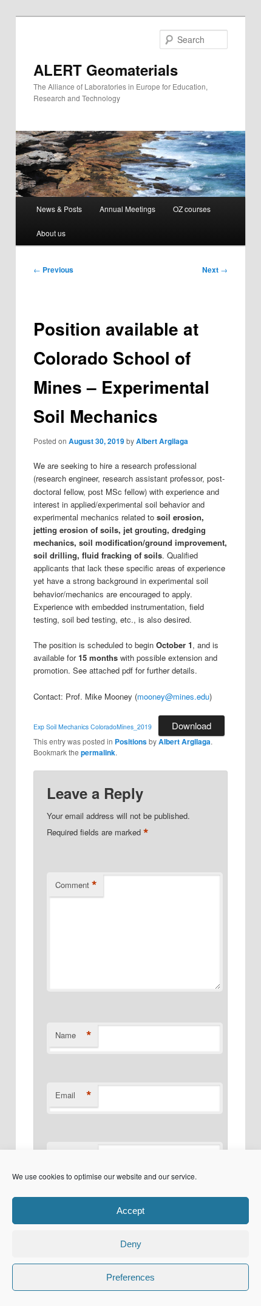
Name (73, 1035)
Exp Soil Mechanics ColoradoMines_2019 (92, 726)
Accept (130, 1210)
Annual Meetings (127, 209)
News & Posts (59, 209)
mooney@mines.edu (173, 696)
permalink (98, 752)
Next (215, 269)
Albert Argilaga (162, 441)
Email (73, 1095)
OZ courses (192, 209)
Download (191, 725)
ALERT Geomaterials (105, 69)
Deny (130, 1244)
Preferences (130, 1277)
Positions (131, 741)
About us (51, 233)
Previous (53, 269)
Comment (76, 885)
